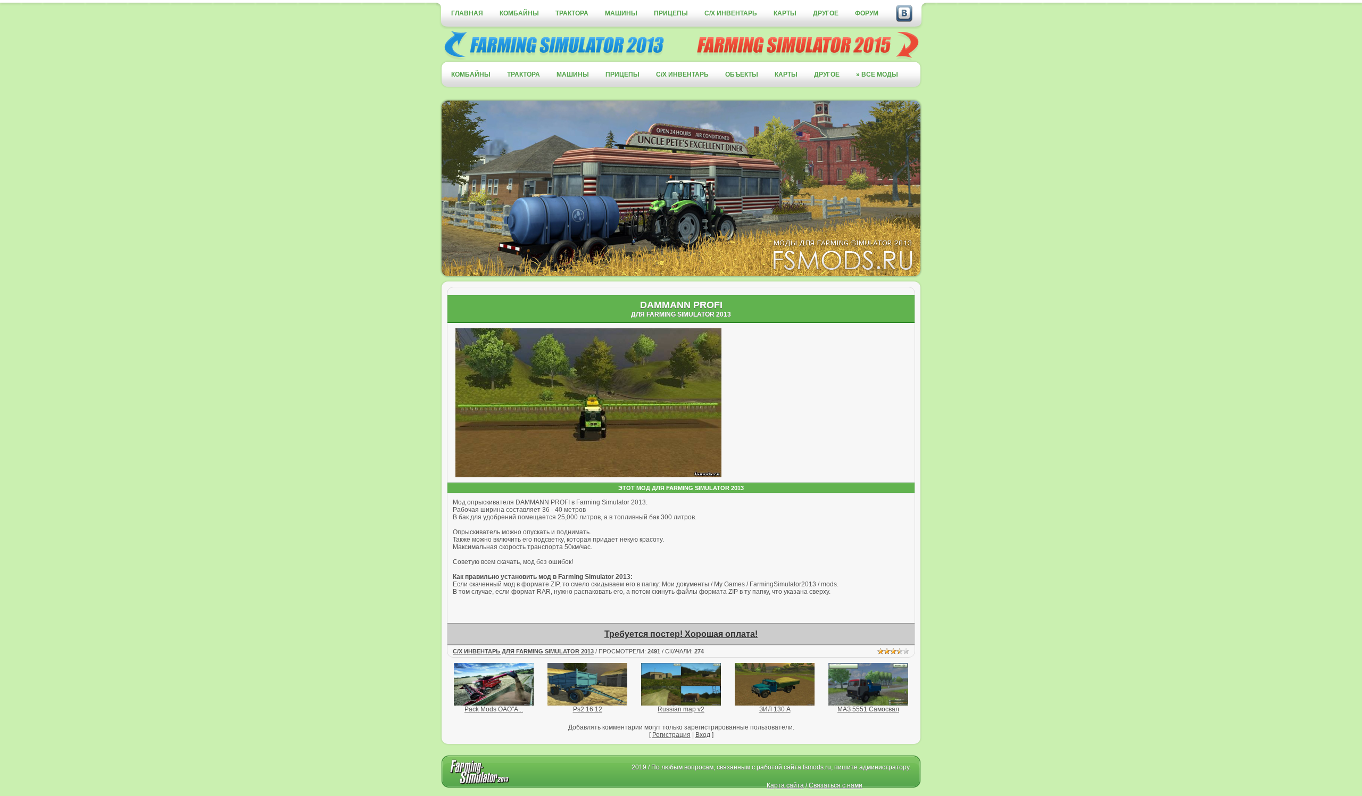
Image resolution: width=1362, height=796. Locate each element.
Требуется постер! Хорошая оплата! (681, 634)
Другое (825, 13)
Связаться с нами (835, 785)
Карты (785, 13)
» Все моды (877, 74)
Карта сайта (785, 785)
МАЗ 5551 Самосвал (868, 709)
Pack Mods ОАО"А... (493, 709)
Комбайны (519, 13)
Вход (702, 735)
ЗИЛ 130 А (775, 709)
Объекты (741, 74)
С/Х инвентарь (730, 13)
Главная (467, 13)
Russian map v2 (681, 709)
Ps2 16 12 (587, 709)
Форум (866, 13)
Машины (621, 13)
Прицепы (671, 13)
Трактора (571, 13)
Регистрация (671, 735)
